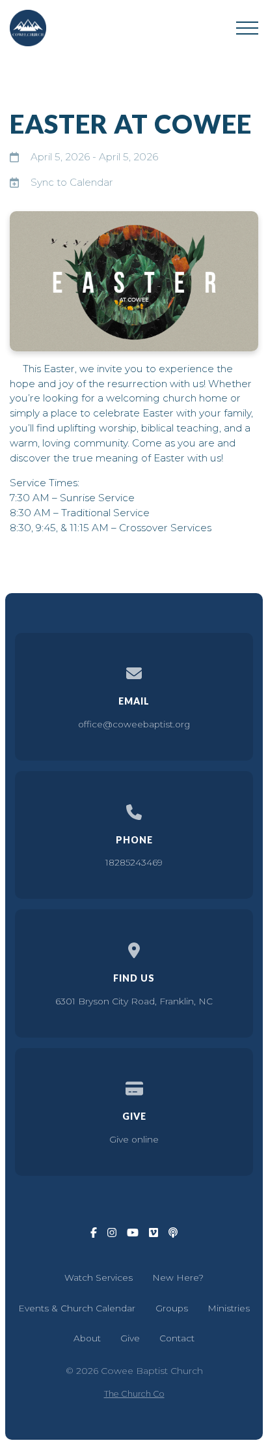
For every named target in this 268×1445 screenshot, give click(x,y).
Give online (134, 1139)
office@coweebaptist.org (134, 724)
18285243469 (134, 862)
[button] (247, 28)
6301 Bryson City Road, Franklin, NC (134, 1001)
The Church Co (134, 1394)
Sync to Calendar (72, 182)
